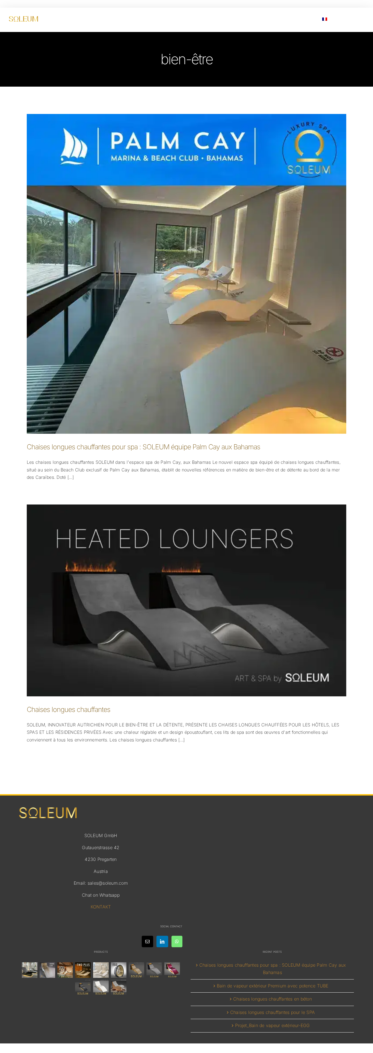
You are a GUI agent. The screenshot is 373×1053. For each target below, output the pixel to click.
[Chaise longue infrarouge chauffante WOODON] (118, 987)
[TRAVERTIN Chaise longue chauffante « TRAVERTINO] (65, 970)
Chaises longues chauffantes (68, 709)
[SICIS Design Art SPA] (118, 970)
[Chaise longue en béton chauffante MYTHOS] (83, 987)
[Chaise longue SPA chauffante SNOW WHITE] (101, 987)
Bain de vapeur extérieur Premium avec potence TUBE (272, 986)
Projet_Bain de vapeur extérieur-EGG (272, 1025)
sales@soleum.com (108, 883)
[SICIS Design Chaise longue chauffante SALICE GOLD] (47, 970)
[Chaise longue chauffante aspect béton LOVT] (154, 970)
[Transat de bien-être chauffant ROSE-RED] (172, 970)
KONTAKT (101, 907)
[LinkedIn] (162, 941)
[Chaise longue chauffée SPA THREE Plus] (29, 970)
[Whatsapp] (176, 941)
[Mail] (147, 941)
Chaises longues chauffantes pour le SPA (272, 1012)
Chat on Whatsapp (101, 895)
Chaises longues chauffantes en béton (272, 999)
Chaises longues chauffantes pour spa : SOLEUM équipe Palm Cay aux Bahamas (143, 447)
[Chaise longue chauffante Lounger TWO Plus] (83, 970)
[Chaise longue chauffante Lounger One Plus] (101, 970)
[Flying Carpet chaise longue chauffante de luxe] (136, 970)
